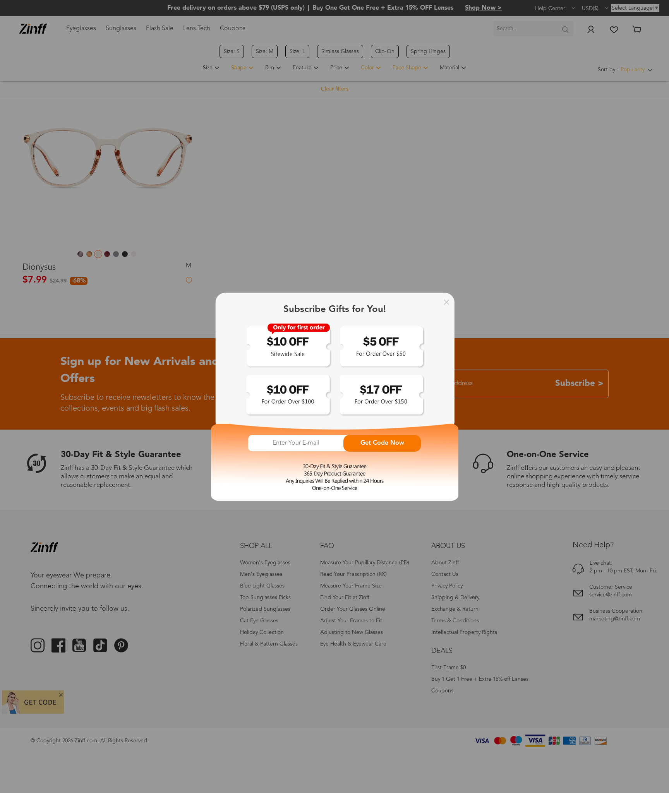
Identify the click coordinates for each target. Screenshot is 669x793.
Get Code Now (382, 443)
